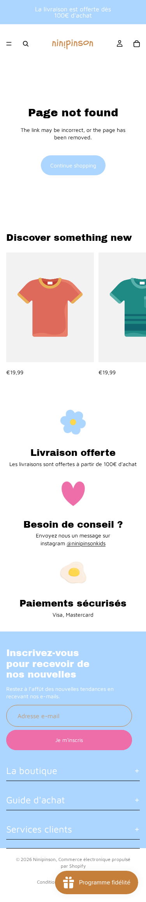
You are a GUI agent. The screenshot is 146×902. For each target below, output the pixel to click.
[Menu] (9, 44)
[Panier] (136, 43)
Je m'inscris (69, 740)
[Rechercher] (25, 43)
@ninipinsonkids (86, 543)
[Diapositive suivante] (131, 314)
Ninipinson (44, 859)
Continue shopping (73, 165)
